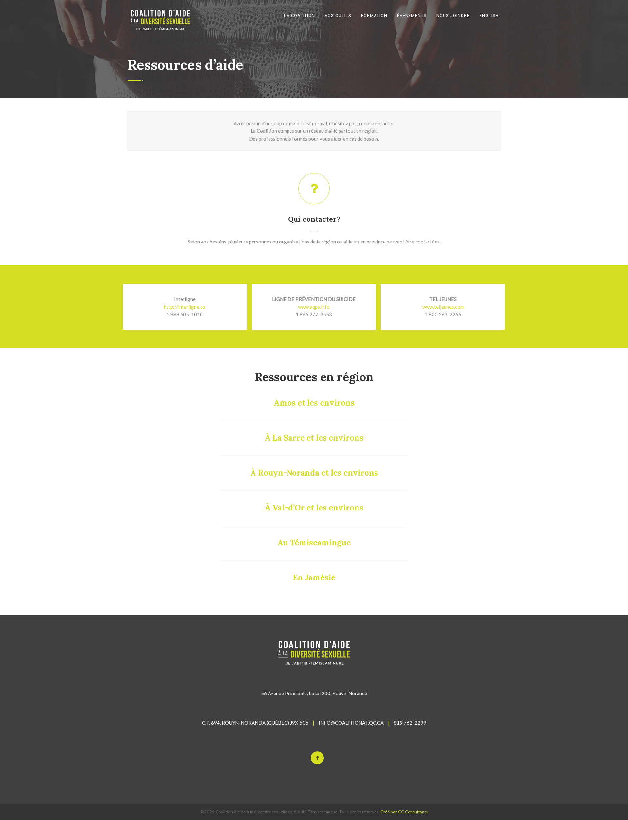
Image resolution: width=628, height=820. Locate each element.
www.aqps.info (314, 307)
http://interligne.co (184, 307)
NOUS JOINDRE (453, 15)
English (489, 15)
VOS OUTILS (338, 15)
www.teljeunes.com (443, 307)
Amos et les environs (314, 403)
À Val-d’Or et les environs (314, 508)
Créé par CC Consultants (404, 811)
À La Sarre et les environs (314, 438)
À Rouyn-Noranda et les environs (314, 473)
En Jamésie (314, 578)
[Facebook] (317, 757)
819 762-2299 (410, 723)
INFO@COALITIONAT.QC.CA (351, 723)
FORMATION (374, 15)
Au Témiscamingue (314, 543)
